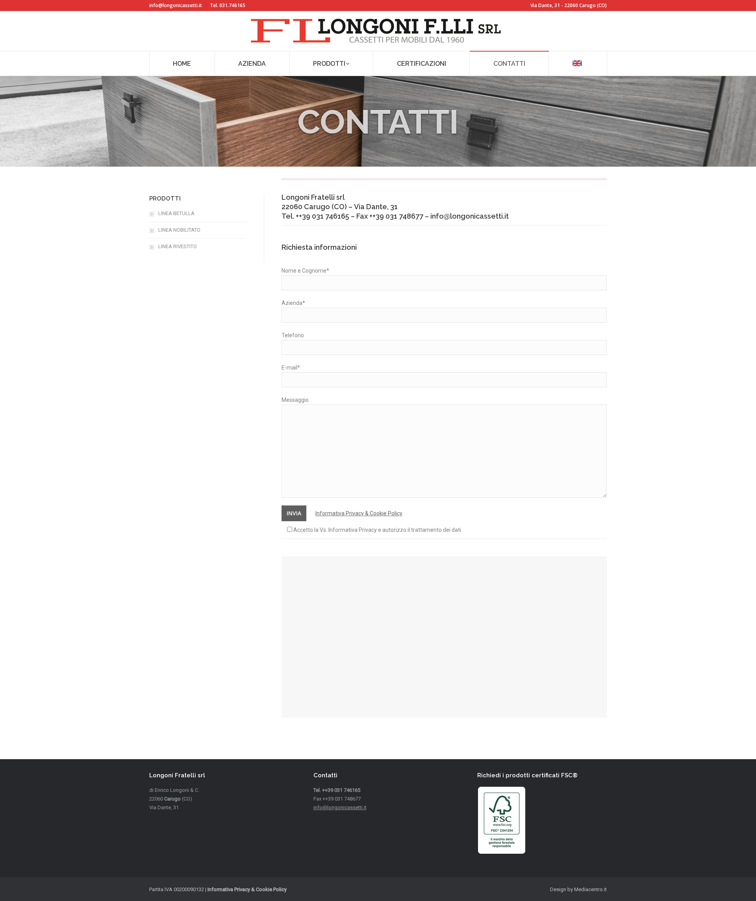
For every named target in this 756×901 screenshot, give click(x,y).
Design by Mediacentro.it (578, 889)
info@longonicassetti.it (175, 5)
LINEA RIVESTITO (177, 246)
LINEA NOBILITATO (179, 230)
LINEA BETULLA (176, 213)
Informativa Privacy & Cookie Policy (358, 513)
